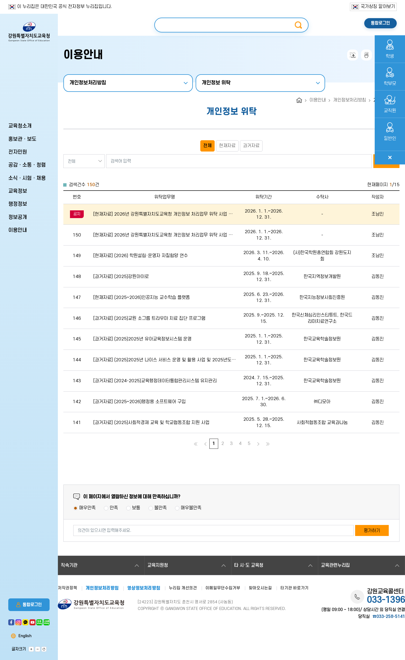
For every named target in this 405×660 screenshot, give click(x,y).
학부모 (390, 83)
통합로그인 (32, 604)
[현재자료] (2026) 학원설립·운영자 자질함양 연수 (140, 255)
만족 (114, 507)
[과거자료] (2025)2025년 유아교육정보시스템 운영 (142, 339)
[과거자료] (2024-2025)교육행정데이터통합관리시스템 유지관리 (155, 380)
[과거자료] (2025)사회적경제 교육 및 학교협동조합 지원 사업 (151, 422)
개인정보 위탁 (216, 83)
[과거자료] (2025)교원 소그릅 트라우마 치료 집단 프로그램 (149, 318)
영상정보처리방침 (143, 588)
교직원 (390, 110)
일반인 (390, 138)
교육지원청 (157, 565)
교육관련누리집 (335, 565)
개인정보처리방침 (87, 83)
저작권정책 (67, 588)
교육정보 (17, 191)
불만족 (160, 507)
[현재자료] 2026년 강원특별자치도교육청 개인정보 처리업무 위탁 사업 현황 (163, 214)
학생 (390, 56)
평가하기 (372, 530)
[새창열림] (11, 621)
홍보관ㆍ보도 (22, 139)
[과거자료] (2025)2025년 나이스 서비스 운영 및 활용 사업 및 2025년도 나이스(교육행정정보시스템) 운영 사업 (162, 360)
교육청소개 (20, 126)
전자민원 (17, 152)
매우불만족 (191, 507)
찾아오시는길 (260, 588)
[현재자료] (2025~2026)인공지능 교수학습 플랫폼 (141, 297)
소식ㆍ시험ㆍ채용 (27, 178)
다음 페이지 (258, 444)
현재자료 (227, 145)
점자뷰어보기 (366, 55)
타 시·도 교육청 (248, 565)
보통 (136, 507)
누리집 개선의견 (183, 588)
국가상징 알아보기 (378, 6)
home (299, 100)
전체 (207, 145)
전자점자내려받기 (352, 55)
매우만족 (87, 507)
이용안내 (17, 230)
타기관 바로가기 (294, 588)
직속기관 (69, 565)
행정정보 (17, 204)
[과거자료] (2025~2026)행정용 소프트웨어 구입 (139, 401)
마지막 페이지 (268, 444)
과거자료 (251, 145)
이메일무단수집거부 (223, 588)
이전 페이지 (204, 444)
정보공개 (17, 217)
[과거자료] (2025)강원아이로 (121, 276)
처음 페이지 (195, 444)
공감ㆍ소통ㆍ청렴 (27, 165)
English (24, 636)
